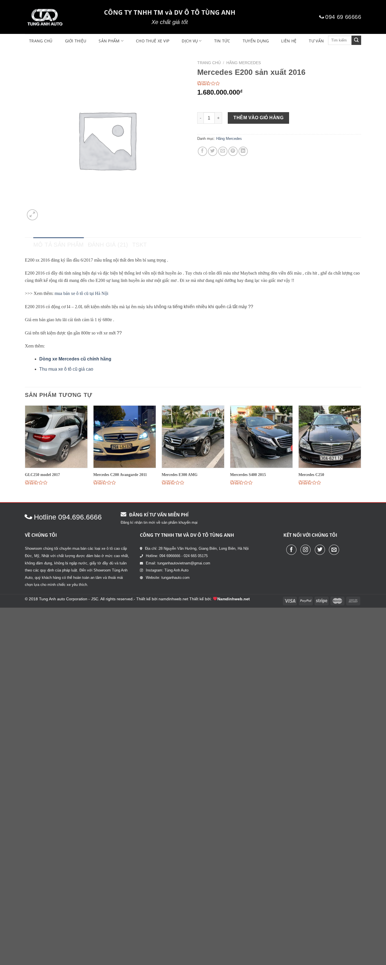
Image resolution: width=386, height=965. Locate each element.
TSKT (139, 245)
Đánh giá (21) (108, 245)
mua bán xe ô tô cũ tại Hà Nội (81, 293)
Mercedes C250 (311, 474)
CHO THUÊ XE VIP (152, 41)
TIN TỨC (222, 41)
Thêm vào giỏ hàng (258, 117)
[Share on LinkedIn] (243, 151)
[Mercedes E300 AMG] (193, 437)
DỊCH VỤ (190, 41)
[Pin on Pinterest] (233, 151)
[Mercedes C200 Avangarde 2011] (125, 437)
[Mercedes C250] (330, 437)
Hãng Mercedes (243, 63)
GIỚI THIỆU (75, 41)
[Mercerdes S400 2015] (261, 437)
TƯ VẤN (316, 41)
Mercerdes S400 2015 (248, 474)
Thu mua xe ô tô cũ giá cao (66, 369)
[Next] (361, 453)
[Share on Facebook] (202, 151)
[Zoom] (32, 214)
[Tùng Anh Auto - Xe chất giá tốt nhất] (60, 17)
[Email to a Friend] (222, 151)
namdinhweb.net (173, 599)
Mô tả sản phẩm (58, 245)
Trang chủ (209, 63)
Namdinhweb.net (233, 599)
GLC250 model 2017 (42, 474)
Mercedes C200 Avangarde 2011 (120, 474)
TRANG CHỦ (41, 41)
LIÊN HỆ (288, 41)
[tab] (58, 244)
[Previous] (25, 453)
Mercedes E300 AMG (180, 474)
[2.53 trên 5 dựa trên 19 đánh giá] (279, 83)
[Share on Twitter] (212, 151)
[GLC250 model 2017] (56, 437)
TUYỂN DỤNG (256, 41)
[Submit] (356, 40)
